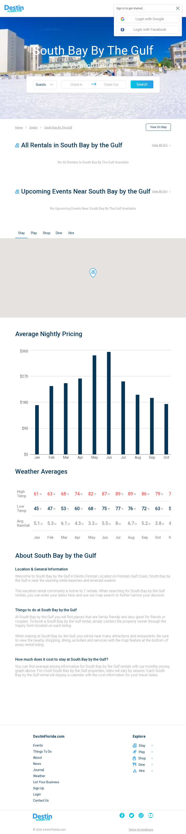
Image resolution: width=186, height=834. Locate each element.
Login (37, 794)
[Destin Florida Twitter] (131, 815)
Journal (38, 770)
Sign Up (38, 788)
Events (38, 745)
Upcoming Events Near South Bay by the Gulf (86, 191)
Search (142, 84)
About (37, 757)
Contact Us (41, 800)
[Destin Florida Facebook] (122, 815)
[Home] (14, 8)
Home (19, 127)
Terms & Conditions (141, 829)
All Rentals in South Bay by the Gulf (71, 145)
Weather (39, 776)
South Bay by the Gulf (58, 127)
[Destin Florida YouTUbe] (150, 815)
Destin (33, 127)
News (37, 764)
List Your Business (46, 782)
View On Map (158, 127)
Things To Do (42, 751)
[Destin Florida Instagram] (141, 815)
